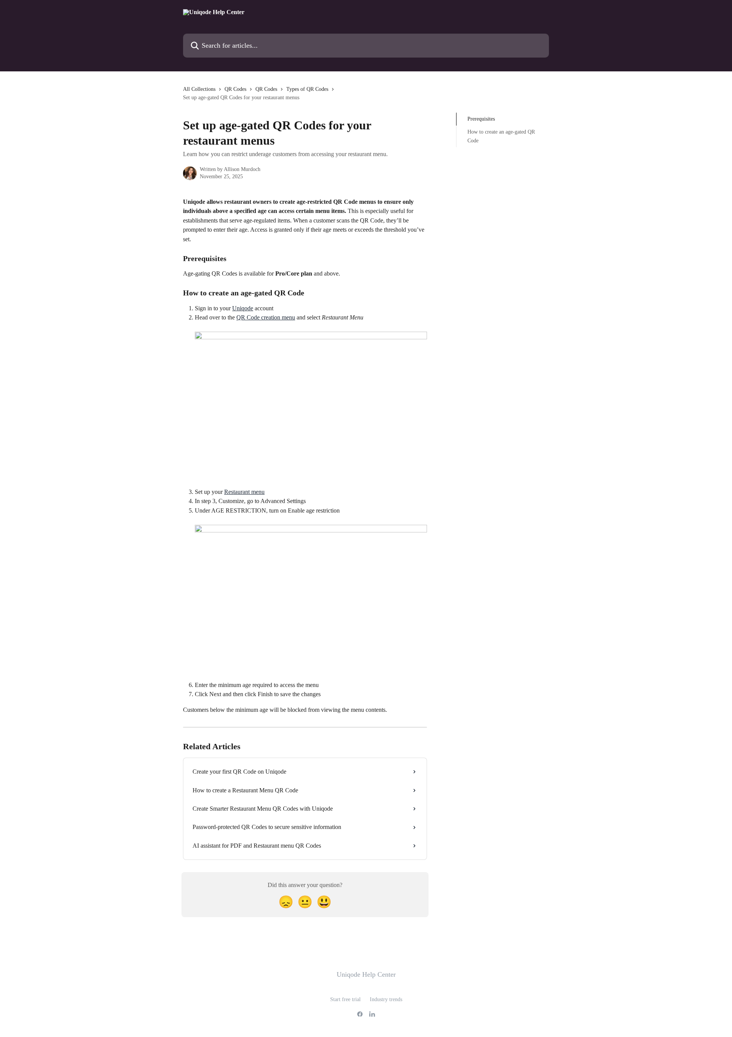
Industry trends (386, 999)
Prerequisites (481, 119)
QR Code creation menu (265, 317)
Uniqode (242, 308)
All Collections (199, 89)
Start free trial (345, 999)
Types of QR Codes (307, 89)
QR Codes (235, 89)
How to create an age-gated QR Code (501, 136)
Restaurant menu (244, 492)
